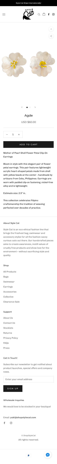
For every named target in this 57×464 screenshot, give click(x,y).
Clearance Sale (11, 301)
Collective (8, 296)
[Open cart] (44, 14)
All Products (9, 271)
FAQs (6, 343)
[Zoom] (51, 29)
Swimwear (9, 281)
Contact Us (9, 323)
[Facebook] (49, 14)
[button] (47, 455)
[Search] (39, 14)
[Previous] (21, 107)
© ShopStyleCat (28, 435)
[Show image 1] (27, 107)
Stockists (8, 328)
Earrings (8, 286)
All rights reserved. (28, 439)
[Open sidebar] (3, 14)
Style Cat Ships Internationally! (28, 3)
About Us (8, 318)
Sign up (12, 388)
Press (6, 348)
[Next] (35, 107)
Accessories (9, 291)
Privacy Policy (10, 338)
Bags (6, 276)
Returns (7, 333)
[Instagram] (53, 14)
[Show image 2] (30, 107)
